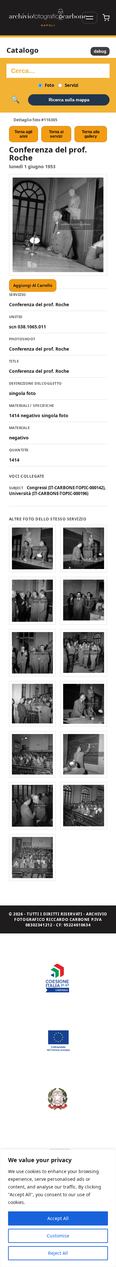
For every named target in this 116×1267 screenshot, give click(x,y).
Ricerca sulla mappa (69, 99)
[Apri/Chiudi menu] (89, 17)
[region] (58, 1208)
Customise (58, 1236)
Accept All (58, 1218)
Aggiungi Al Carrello (32, 285)
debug (100, 51)
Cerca (15, 100)
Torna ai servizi (56, 134)
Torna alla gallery (91, 134)
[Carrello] (106, 17)
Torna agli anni (23, 134)
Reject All (58, 1253)
